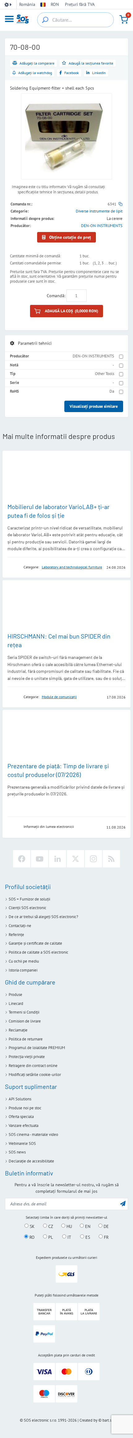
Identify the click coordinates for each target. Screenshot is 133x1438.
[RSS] (111, 858)
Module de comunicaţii (59, 696)
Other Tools (104, 373)
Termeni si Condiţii (24, 1012)
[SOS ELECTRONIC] (13, 826)
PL (50, 1237)
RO (31, 1237)
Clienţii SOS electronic (27, 907)
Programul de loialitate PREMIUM (37, 1047)
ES (87, 1237)
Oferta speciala (21, 1116)
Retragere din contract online (33, 1065)
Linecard (16, 1003)
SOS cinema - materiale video (33, 1134)
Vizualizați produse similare (94, 406)
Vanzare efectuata (23, 1125)
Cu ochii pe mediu (24, 961)
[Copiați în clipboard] (120, 204)
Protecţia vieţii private (27, 1056)
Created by (88, 1420)
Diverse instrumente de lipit (99, 211)
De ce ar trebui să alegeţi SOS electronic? (43, 916)
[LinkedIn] (57, 858)
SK (31, 1226)
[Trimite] (123, 1203)
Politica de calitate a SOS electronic (38, 952)
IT (68, 1237)
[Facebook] (21, 858)
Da (111, 391)
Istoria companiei (23, 970)
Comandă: (56, 295)
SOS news (17, 1152)
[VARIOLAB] (13, 567)
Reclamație (18, 1030)
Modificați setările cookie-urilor (35, 1074)
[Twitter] (75, 858)
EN (87, 1226)
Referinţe (16, 934)
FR (106, 1237)
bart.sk (107, 1420)
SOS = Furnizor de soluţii (29, 899)
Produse (15, 994)
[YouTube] (39, 858)
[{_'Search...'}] (45, 19)
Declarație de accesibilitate (31, 1161)
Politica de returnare (26, 1039)
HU (68, 1226)
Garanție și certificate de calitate (35, 943)
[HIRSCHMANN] (13, 696)
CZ (50, 1226)
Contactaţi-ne (20, 925)
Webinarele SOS (22, 1143)
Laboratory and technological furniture (72, 567)
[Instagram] (93, 858)
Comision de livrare (25, 1021)
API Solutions (20, 1099)
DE (105, 1226)
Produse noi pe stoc (25, 1108)
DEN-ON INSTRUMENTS (101, 225)
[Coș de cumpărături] (123, 19)
